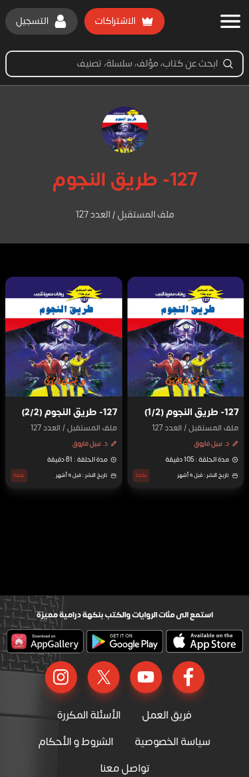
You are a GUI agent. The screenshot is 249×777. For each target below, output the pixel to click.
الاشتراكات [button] (115, 21)
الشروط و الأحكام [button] (76, 741)
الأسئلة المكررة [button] (89, 715)
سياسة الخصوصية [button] (172, 741)
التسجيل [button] (32, 21)
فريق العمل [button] (167, 715)
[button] (185, 382)
